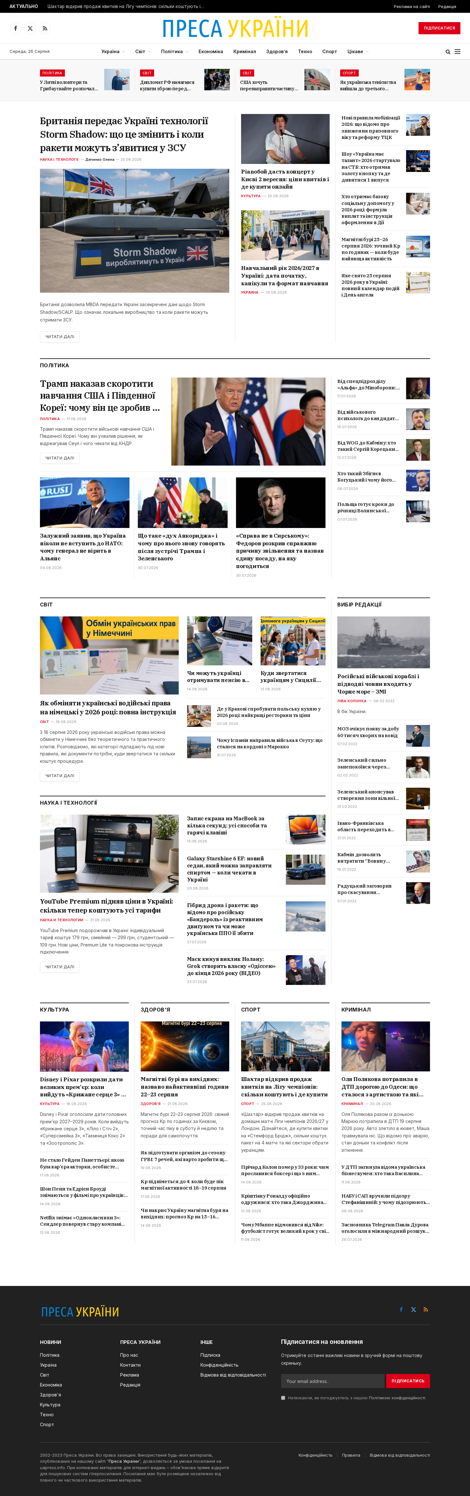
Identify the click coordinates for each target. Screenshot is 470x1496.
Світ (140, 51)
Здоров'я (151, 1104)
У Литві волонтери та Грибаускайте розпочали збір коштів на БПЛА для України (68, 85)
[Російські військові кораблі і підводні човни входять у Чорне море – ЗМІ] (383, 642)
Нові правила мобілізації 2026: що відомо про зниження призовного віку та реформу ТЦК (370, 127)
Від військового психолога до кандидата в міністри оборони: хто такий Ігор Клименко (367, 415)
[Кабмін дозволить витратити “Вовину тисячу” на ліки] (418, 861)
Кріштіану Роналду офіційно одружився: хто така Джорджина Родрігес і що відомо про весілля (282, 1199)
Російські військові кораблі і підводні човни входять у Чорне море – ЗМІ (378, 684)
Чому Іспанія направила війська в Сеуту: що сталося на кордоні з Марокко (270, 743)
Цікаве (355, 51)
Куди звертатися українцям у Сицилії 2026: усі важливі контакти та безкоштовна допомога (292, 677)
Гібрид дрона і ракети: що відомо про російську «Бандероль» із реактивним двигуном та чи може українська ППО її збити (225, 919)
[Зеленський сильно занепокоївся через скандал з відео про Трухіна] (418, 767)
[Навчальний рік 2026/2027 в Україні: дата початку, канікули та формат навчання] (285, 235)
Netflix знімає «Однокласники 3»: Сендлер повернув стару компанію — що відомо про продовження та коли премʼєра (83, 1221)
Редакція (447, 6)
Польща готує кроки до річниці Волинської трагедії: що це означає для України (365, 507)
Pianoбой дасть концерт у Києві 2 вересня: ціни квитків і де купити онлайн (285, 179)
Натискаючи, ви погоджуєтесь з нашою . (356, 1397)
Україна (110, 51)
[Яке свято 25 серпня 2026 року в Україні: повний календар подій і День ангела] (418, 283)
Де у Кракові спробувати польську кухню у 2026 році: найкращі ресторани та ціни (269, 712)
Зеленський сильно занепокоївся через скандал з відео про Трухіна (361, 763)
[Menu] (457, 52)
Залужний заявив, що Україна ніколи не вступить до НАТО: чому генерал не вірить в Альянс (83, 547)
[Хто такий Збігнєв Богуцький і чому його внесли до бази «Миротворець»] (418, 481)
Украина (250, 292)
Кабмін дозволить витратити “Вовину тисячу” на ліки (361, 857)
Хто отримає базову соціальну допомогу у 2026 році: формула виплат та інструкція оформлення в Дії (367, 209)
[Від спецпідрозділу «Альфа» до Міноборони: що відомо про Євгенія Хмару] (418, 388)
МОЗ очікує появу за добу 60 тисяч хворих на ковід (368, 732)
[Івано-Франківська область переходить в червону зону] (418, 830)
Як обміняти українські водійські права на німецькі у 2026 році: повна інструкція (108, 707)
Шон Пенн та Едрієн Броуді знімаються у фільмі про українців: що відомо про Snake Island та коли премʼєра (82, 1192)
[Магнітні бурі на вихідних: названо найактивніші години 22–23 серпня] (185, 1046)
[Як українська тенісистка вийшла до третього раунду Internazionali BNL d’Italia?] (417, 79)
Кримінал (244, 51)
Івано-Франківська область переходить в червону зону (363, 826)
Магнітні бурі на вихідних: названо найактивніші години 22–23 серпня (184, 1087)
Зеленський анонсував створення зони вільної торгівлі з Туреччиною (366, 794)
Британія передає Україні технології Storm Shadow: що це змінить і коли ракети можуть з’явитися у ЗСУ (124, 134)
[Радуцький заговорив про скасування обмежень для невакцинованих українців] (418, 893)
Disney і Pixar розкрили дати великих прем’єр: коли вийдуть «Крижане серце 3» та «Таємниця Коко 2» (84, 1087)
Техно (305, 51)
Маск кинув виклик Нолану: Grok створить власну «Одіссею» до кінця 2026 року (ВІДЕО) (231, 966)
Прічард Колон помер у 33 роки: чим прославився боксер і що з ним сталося (285, 1170)
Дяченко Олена (99, 159)
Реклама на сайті (412, 6)
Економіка (211, 51)
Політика (172, 51)
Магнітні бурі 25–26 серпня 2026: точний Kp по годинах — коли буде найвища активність (370, 249)
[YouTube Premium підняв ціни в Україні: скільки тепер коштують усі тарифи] (109, 854)
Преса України (124, 1461)
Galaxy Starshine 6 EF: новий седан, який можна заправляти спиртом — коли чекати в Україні (229, 868)
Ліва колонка (351, 700)
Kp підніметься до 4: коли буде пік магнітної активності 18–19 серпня (183, 1184)
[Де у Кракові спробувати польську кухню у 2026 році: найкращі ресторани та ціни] (199, 716)
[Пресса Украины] (235, 28)
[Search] (448, 52)
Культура (251, 196)
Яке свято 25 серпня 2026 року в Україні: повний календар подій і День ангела (370, 285)
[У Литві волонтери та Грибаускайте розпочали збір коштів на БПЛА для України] (117, 79)
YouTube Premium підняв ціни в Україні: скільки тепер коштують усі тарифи (106, 906)
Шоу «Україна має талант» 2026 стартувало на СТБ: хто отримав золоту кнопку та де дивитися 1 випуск (370, 167)
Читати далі (59, 336)
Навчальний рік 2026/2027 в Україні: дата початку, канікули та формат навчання (284, 275)
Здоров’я (277, 51)
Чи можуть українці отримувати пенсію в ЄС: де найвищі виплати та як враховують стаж (216, 677)
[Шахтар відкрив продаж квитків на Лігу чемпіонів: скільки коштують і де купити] (285, 1046)
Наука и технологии (61, 920)
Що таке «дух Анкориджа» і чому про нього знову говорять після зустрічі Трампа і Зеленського (181, 547)
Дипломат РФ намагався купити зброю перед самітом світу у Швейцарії (169, 85)
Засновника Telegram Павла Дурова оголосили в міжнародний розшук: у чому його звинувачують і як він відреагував (384, 1228)
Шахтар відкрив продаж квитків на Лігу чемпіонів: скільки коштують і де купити (128, 6)
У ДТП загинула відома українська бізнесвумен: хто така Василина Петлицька (383, 1170)
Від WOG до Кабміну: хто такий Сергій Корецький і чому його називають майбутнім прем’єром (367, 446)
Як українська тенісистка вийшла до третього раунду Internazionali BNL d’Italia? (368, 85)
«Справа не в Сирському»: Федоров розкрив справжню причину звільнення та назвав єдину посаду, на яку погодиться (280, 551)
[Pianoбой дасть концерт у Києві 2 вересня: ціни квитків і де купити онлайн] (285, 139)
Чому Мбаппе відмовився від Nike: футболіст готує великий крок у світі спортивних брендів (285, 1228)
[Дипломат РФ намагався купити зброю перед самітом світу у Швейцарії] (217, 79)
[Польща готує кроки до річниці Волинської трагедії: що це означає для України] (418, 511)
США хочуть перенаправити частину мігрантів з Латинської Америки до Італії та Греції (267, 85)
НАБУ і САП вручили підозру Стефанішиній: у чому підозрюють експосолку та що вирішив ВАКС (383, 1199)
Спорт (329, 51)
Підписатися (439, 28)
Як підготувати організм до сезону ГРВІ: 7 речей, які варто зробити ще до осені (184, 1156)
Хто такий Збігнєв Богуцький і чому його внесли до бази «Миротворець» (364, 477)
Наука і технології (59, 159)
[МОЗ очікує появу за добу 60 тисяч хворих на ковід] (418, 736)
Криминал (352, 1104)
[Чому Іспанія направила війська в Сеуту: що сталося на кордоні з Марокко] (199, 747)
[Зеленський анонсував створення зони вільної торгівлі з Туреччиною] (418, 798)
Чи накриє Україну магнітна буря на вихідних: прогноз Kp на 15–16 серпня (184, 1213)
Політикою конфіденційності (397, 1397)
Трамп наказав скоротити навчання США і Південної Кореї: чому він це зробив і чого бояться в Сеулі (97, 396)
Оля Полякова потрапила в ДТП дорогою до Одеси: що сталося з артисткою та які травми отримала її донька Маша (380, 1087)
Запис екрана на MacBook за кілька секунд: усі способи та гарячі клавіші (227, 825)
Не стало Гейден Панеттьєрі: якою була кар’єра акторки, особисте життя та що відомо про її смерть (82, 1163)
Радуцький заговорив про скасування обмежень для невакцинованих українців (364, 889)
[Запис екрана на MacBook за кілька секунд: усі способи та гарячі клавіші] (305, 829)
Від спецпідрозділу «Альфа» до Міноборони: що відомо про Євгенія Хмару (366, 384)
